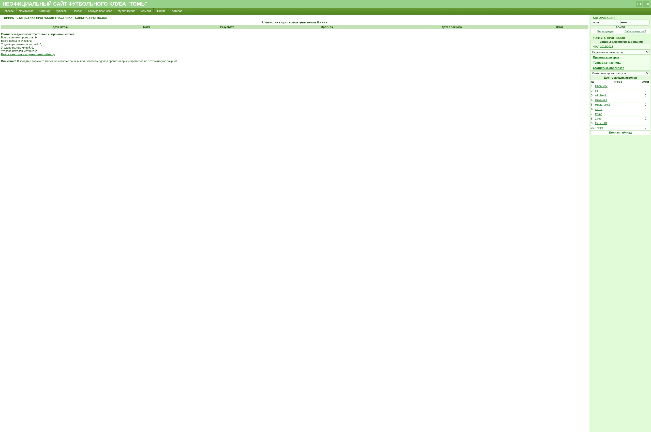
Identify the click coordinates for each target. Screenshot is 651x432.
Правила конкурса (606, 57)
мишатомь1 (602, 104)
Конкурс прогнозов (100, 10)
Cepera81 (601, 123)
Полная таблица (620, 132)
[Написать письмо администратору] (639, 5)
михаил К (601, 100)
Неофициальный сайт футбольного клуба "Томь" (75, 4)
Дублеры (61, 10)
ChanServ (601, 86)
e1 (596, 90)
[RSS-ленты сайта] (646, 5)
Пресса (77, 10)
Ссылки (146, 10)
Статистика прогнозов (608, 67)
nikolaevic (601, 95)
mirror (598, 109)
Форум (160, 10)
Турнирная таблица (606, 62)
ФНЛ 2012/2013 (603, 46)
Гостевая (176, 10)
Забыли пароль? (635, 31)
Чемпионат (26, 10)
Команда (44, 10)
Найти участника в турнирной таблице (28, 54)
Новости (8, 10)
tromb (598, 114)
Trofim (599, 127)
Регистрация (605, 31)
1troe (598, 118)
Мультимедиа (126, 10)
